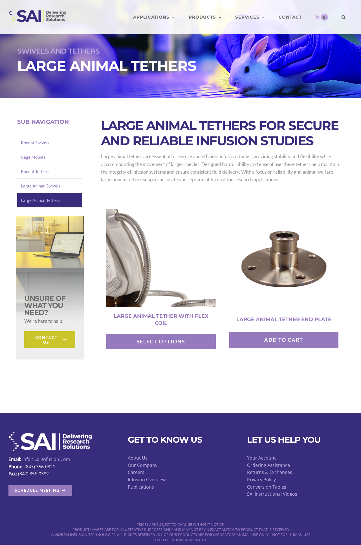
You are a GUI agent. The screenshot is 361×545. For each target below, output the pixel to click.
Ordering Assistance (268, 465)
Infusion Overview (147, 479)
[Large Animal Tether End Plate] (284, 214)
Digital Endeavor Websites (180, 539)
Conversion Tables (266, 487)
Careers (136, 472)
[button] (344, 17)
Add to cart (283, 340)
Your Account (261, 458)
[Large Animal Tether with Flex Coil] (161, 212)
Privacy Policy (261, 479)
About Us (138, 458)
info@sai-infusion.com (46, 459)
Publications (141, 487)
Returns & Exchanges (269, 472)
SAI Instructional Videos (272, 494)
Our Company (142, 465)
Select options (161, 341)
